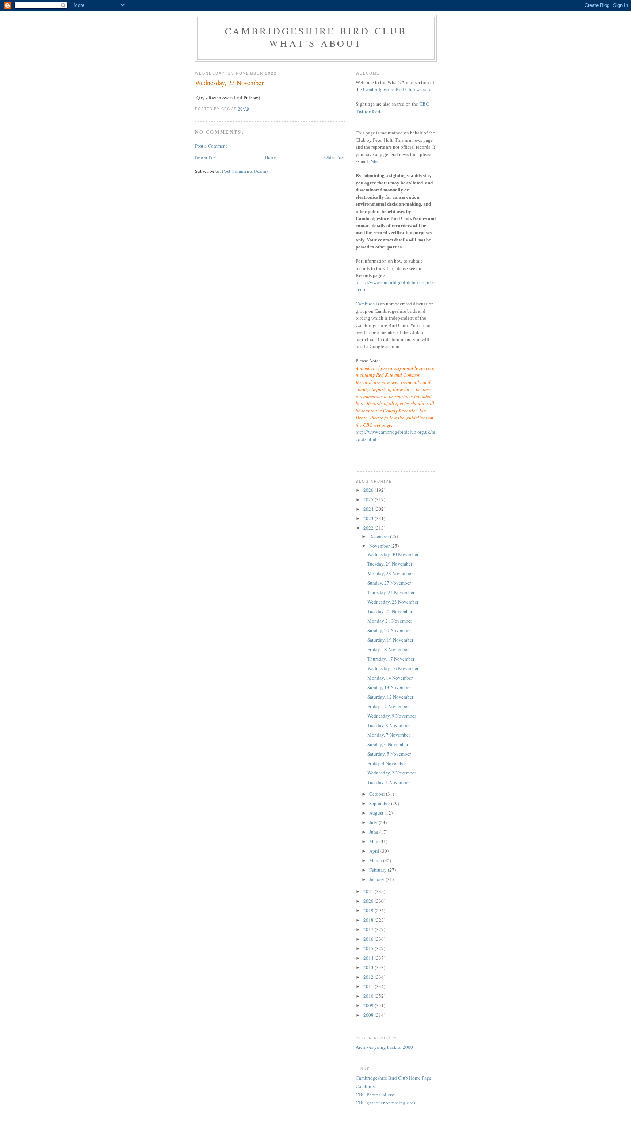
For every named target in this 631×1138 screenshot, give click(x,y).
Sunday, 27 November (389, 582)
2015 (369, 948)
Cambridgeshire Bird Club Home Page (393, 1077)
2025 (369, 499)
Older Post (334, 157)
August (377, 813)
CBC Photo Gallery (375, 1094)
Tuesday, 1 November (388, 782)
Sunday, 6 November (387, 744)
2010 (369, 996)
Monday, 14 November (390, 677)
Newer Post (206, 157)
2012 (369, 977)
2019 (369, 910)
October (377, 794)
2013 (369, 967)
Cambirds (365, 303)
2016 (369, 939)
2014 (369, 958)
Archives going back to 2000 (384, 1047)
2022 (369, 528)
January (377, 879)
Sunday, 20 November (389, 630)
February (378, 870)
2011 (369, 986)
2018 (369, 920)
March (376, 860)
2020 (369, 901)
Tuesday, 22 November (389, 611)
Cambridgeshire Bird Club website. (397, 89)
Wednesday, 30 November (392, 554)
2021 (369, 891)
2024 (369, 509)
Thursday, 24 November (390, 592)
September (380, 803)
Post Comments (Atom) (245, 171)
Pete (373, 161)
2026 (369, 490)
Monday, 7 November (388, 734)
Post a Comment (211, 145)
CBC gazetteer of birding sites (385, 1102)
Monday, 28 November (390, 573)
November (380, 546)
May (374, 841)
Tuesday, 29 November (389, 563)
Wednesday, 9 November (391, 715)
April (374, 851)
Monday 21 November (389, 620)
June (374, 832)
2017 (369, 929)
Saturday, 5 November (389, 753)
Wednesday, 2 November (391, 772)
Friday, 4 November (386, 763)
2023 (369, 518)
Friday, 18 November (388, 649)
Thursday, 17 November (390, 658)
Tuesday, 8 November (388, 725)
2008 (369, 1015)
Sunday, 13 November (389, 687)
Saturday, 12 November (390, 696)
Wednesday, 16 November (392, 668)
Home (270, 157)
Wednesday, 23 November (392, 601)
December (379, 536)
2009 (369, 1005)
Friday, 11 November (388, 706)
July (374, 822)
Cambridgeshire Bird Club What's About (316, 36)
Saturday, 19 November (390, 639)
